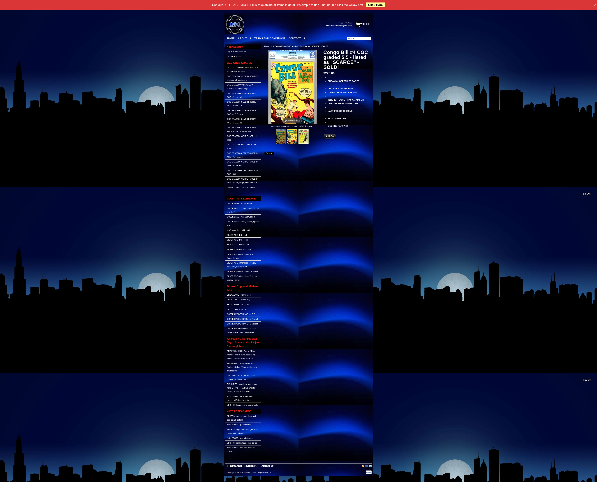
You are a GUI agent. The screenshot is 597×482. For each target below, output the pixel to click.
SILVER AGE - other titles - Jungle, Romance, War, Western (241, 265)
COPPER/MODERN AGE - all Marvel (242, 319)
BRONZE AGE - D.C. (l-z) (237, 309)
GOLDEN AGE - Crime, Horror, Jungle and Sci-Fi (243, 210)
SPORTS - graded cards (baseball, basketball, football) (241, 418)
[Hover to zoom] (292, 87)
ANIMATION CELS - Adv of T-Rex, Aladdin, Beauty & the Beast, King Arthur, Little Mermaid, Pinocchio (241, 355)
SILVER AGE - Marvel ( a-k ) (238, 245)
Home (266, 46)
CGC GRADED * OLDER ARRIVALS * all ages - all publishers (243, 78)
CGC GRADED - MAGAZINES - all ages (241, 147)
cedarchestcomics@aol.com (339, 26)
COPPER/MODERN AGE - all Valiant (242, 324)
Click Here (375, 5)
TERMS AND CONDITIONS (242, 466)
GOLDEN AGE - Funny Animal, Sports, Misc (243, 224)
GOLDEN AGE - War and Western (241, 217)
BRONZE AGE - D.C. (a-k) (238, 305)
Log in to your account (236, 52)
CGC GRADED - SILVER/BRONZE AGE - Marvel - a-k (241, 95)
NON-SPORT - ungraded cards (240, 438)
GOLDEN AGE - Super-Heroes (240, 203)
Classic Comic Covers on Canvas (241, 187)
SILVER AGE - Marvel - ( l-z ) (239, 249)
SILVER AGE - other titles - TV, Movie (242, 271)
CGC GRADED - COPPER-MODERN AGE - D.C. (242, 172)
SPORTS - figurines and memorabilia (242, 405)
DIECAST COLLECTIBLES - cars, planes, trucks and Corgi (241, 377)
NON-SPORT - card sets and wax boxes (241, 450)
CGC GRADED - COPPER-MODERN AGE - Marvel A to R (242, 155)
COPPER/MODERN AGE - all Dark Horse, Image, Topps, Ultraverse (241, 331)
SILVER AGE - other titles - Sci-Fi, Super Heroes (241, 256)
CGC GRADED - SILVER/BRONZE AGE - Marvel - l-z (241, 104)
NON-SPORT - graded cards (239, 425)
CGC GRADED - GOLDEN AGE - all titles (242, 138)
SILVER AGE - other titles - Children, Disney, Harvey (242, 278)
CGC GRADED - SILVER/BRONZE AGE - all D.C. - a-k (241, 112)
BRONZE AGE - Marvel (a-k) (239, 295)
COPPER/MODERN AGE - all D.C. (241, 314)
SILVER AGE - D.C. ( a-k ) (237, 235)
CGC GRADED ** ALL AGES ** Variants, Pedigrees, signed (240, 87)
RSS (363, 465)
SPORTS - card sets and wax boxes (242, 443)
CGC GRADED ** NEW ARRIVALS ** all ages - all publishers (242, 70)
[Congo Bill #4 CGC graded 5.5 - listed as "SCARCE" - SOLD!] (281, 136)
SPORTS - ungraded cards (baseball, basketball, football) (242, 431)
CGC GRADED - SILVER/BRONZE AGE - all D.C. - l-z (241, 121)
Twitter (370, 465)
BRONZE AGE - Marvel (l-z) (238, 300)
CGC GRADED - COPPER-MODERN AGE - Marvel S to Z (242, 164)
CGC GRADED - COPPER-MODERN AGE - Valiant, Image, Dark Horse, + (242, 181)
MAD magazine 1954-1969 (238, 230)
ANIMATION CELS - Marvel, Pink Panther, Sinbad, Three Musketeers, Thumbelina (242, 367)
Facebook (366, 465)
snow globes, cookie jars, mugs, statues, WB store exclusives (240, 398)
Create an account (235, 57)
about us (268, 466)
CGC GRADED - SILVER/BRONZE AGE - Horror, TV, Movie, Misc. (241, 129)
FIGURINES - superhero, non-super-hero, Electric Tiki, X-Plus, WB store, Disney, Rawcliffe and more (242, 388)
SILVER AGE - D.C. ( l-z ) (237, 240)
